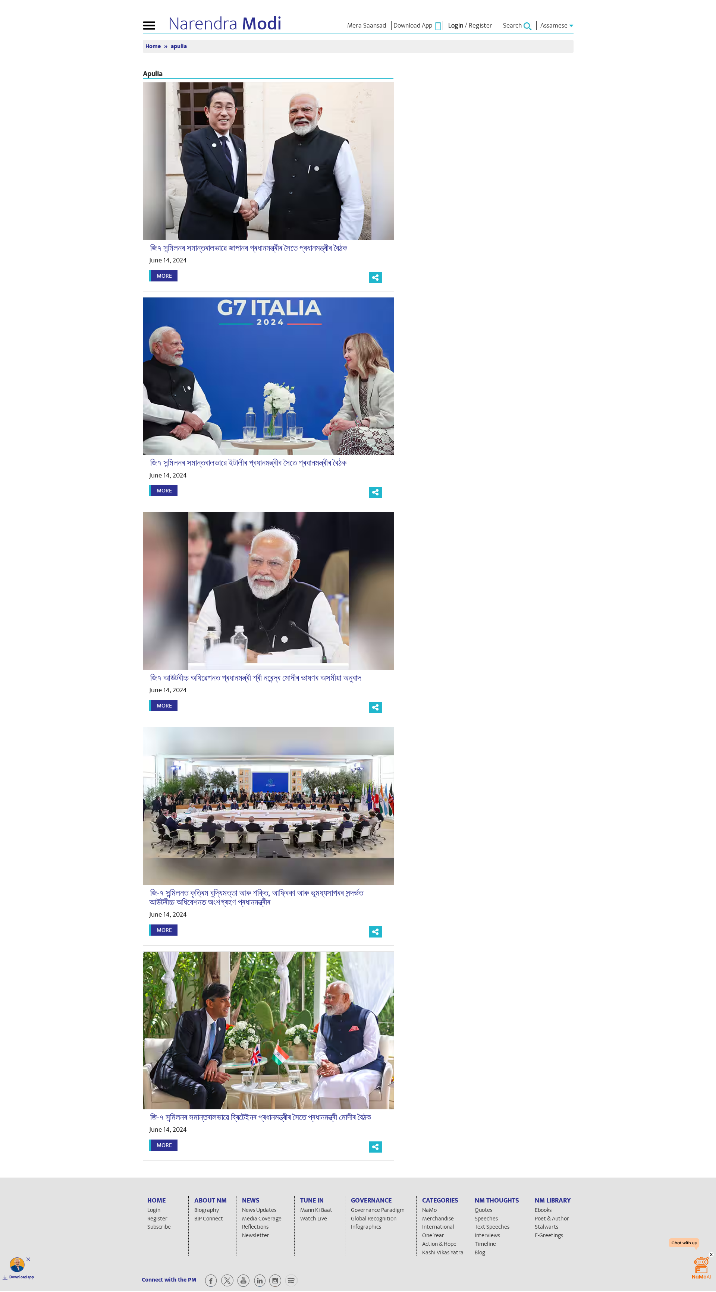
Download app (21, 1277)
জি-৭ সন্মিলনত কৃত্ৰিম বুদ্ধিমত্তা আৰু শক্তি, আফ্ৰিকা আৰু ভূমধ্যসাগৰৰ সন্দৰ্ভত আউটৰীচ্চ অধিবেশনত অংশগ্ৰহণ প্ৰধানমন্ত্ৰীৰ (256, 898)
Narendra (225, 24)
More (164, 276)
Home (153, 46)
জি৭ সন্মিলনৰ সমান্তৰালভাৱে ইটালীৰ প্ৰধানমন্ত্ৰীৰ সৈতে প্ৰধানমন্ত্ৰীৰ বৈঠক (248, 463)
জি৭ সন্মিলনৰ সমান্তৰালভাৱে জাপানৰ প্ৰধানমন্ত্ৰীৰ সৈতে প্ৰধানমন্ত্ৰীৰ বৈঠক (248, 248)
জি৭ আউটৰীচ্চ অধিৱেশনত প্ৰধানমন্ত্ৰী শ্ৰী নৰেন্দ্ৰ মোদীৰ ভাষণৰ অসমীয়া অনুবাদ (255, 678)
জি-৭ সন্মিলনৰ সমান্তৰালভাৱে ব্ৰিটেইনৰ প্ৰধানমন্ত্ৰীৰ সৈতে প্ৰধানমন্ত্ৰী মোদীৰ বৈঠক (260, 1117)
